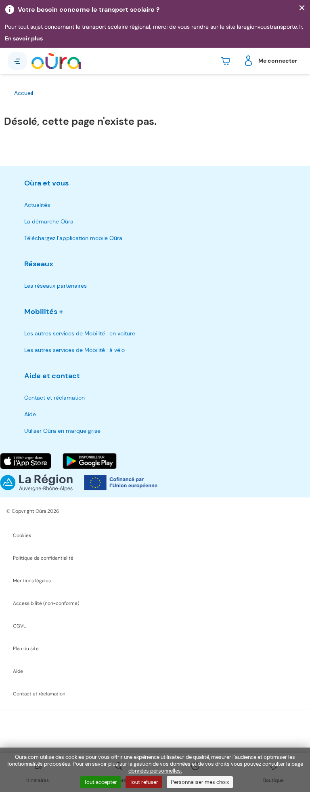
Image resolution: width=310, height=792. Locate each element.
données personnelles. (155, 770)
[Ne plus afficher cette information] (302, 8)
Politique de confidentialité (43, 558)
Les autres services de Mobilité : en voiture (79, 333)
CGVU (20, 626)
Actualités (37, 205)
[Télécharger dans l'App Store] (25, 461)
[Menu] (17, 61)
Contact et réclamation (54, 397)
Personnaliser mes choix (200, 782)
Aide (30, 414)
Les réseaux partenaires (55, 285)
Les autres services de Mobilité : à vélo (74, 350)
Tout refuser (144, 782)
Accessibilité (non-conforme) (46, 603)
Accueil (23, 93)
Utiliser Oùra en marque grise (62, 430)
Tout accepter (100, 782)
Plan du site (26, 648)
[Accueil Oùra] (56, 61)
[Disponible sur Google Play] (90, 461)
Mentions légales (32, 580)
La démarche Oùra (48, 221)
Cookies (22, 535)
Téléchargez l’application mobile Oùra (73, 238)
